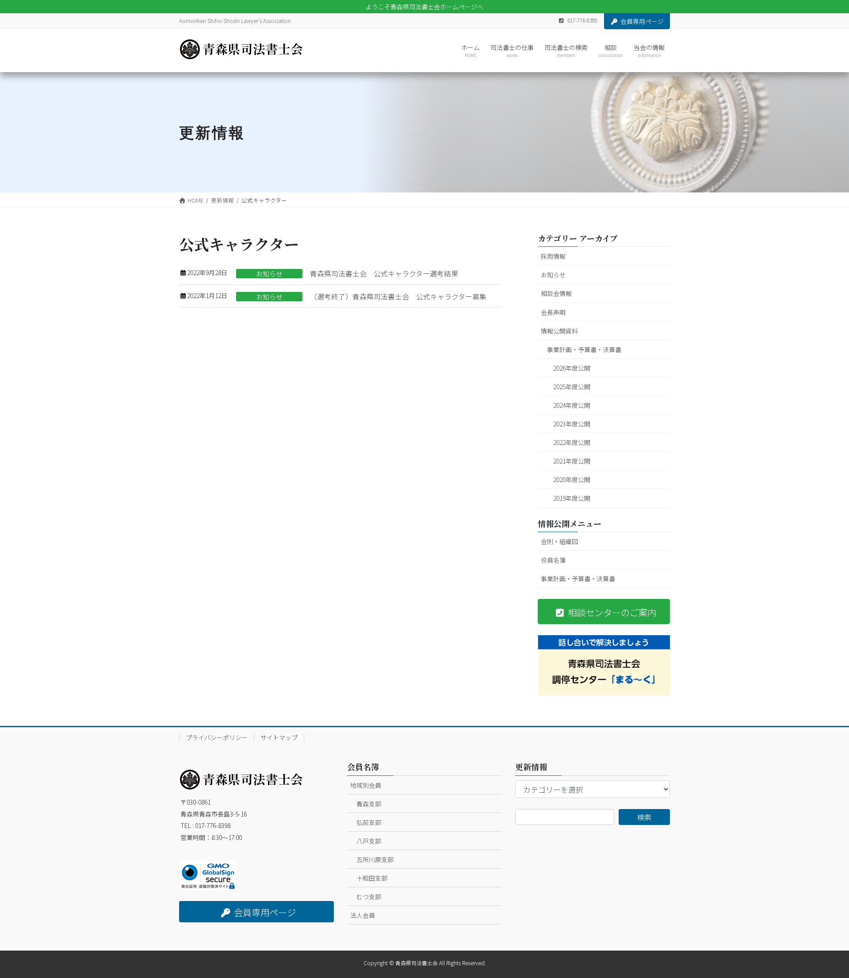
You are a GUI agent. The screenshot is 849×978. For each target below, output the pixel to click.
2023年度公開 (571, 423)
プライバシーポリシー (217, 737)
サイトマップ (279, 737)
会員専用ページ (642, 21)
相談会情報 (556, 293)
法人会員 (362, 915)
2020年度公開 (571, 479)
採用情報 (553, 256)
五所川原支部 (375, 859)
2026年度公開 (571, 368)
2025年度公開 (571, 386)
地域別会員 (365, 785)
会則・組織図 (559, 541)
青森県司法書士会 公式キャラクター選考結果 (384, 273)
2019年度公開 (571, 498)
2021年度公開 (571, 460)
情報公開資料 (559, 330)
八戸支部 (368, 840)
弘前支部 (368, 822)
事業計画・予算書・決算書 (584, 349)
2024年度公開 (571, 405)
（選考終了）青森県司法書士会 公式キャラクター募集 (398, 296)
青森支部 (368, 803)
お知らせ (269, 273)
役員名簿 (553, 560)
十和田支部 (371, 878)
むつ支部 (368, 896)
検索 (644, 817)
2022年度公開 (571, 442)
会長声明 (553, 312)
